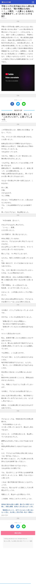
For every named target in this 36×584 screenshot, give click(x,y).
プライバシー (25, 541)
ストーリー (4, 515)
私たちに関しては (8, 541)
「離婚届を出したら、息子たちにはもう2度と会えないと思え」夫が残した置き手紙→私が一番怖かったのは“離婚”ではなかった (17, 512)
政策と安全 (16, 541)
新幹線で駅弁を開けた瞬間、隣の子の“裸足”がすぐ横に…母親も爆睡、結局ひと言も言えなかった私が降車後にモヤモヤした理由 (17, 507)
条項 (21, 541)
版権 (31, 541)
